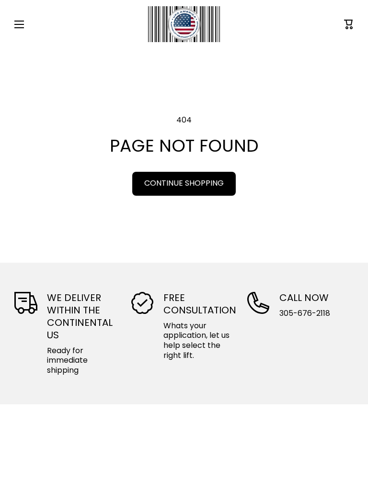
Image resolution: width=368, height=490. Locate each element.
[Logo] (184, 24)
